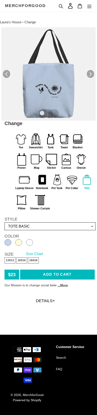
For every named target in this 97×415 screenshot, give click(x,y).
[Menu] (89, 6)
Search (61, 357)
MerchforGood (25, 5)
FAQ (59, 369)
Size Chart (34, 254)
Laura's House (10, 22)
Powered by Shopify (27, 400)
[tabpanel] (48, 74)
